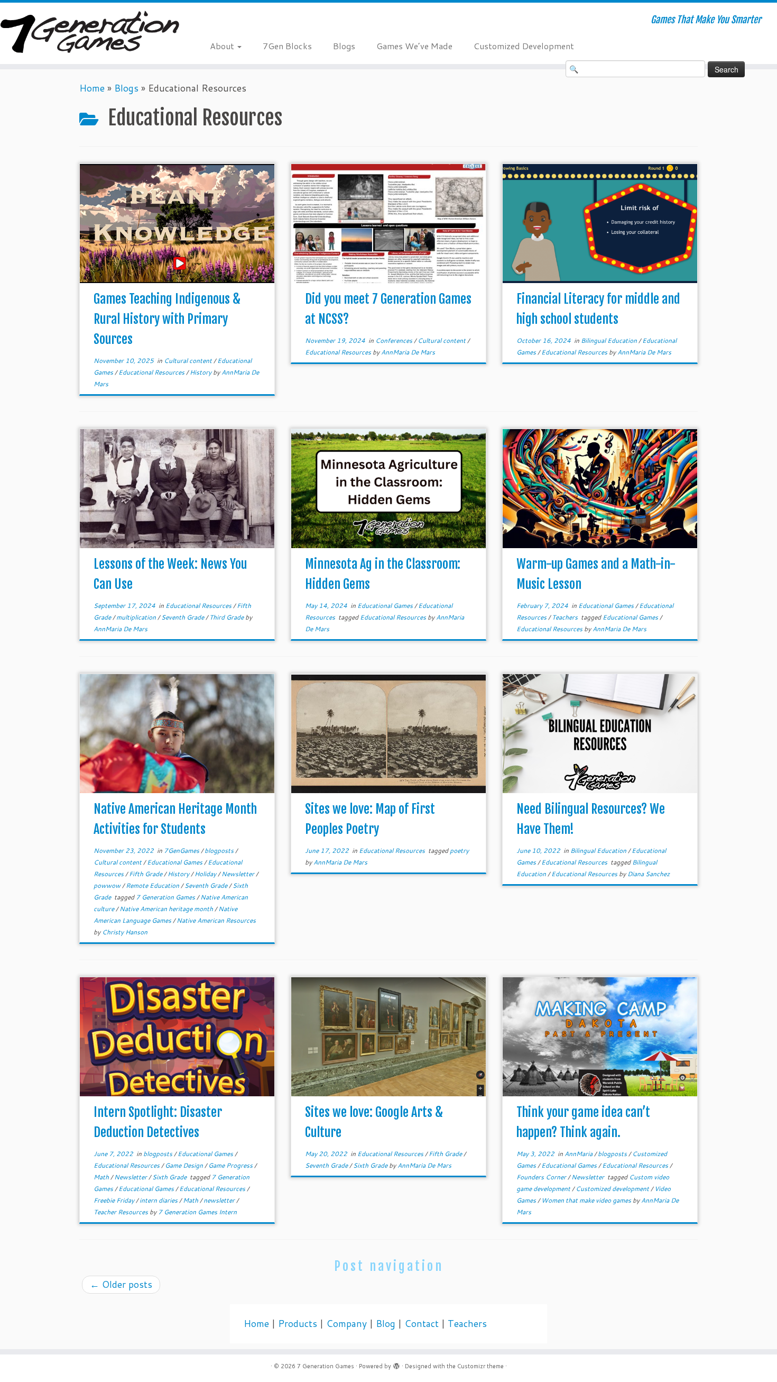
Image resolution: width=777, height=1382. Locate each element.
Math (102, 1176)
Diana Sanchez (648, 873)
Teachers (565, 617)
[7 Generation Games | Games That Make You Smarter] (89, 33)
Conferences (394, 340)
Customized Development (524, 46)
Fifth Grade (146, 873)
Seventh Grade (183, 617)
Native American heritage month (167, 908)
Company (346, 1323)
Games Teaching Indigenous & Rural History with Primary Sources (167, 319)
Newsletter (238, 873)
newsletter (220, 1200)
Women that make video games (587, 1200)
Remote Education (153, 885)
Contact (421, 1323)
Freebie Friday (115, 1200)
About (223, 46)
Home (92, 88)
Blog (385, 1323)
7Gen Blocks (287, 46)
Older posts (121, 1284)
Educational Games (385, 605)
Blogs (344, 46)
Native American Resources (216, 920)
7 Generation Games (166, 897)
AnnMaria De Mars (408, 352)
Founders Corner (542, 1176)
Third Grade (227, 617)
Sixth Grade (170, 1176)
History (201, 372)
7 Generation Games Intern (197, 1211)
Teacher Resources (122, 1211)
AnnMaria (579, 1153)
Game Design (185, 1165)
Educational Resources (152, 372)
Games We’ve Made (414, 46)
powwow (108, 885)
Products (297, 1323)
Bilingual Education (610, 340)
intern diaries (159, 1200)
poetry (459, 850)
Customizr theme (480, 1366)
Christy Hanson (124, 932)
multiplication (137, 617)
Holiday (206, 873)
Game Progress (231, 1165)
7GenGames (182, 850)
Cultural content (189, 360)
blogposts (220, 850)
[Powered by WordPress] (396, 1364)
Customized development (613, 1188)
